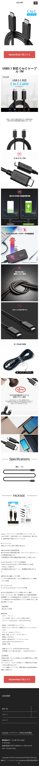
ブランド (5, 714)
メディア (5, 720)
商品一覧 (5, 709)
